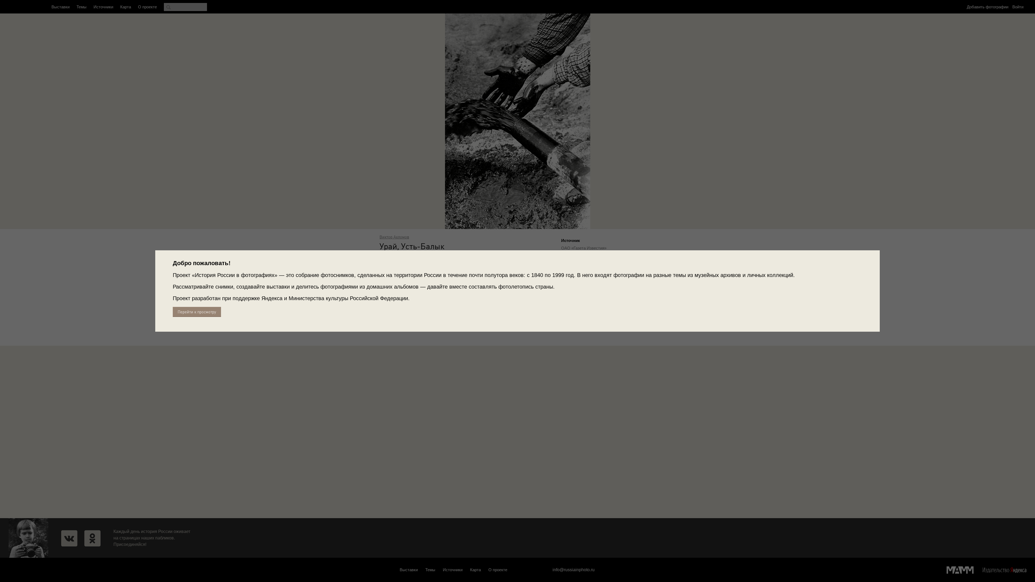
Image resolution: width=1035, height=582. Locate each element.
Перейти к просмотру (197, 311)
